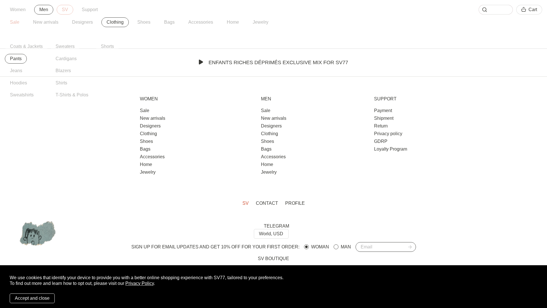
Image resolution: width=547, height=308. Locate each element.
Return (381, 125)
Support (90, 9)
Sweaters (65, 46)
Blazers (63, 70)
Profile (295, 203)
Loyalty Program (390, 149)
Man (346, 246)
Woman (320, 246)
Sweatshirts (22, 94)
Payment (383, 110)
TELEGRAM (276, 226)
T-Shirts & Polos (72, 94)
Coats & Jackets (26, 46)
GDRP (380, 141)
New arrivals (45, 22)
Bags (169, 22)
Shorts (107, 46)
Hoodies (18, 82)
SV (65, 9)
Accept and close (32, 298)
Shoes (143, 22)
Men (43, 9)
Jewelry (260, 22)
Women (18, 9)
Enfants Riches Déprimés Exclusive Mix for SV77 (278, 62)
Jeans (16, 70)
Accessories (200, 22)
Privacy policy (388, 133)
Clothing (115, 22)
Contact (267, 203)
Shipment (383, 118)
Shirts (61, 82)
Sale (14, 22)
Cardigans (66, 58)
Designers (82, 22)
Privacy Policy (139, 283)
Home (233, 22)
